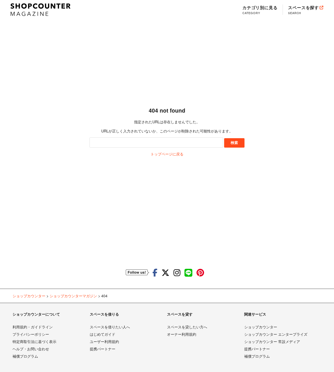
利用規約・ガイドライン (33, 326)
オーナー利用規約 (181, 334)
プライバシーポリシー (31, 334)
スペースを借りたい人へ (110, 326)
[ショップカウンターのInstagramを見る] (177, 272)
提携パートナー (102, 348)
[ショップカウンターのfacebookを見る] (154, 272)
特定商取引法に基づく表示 (34, 341)
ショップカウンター (260, 326)
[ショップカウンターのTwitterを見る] (165, 272)
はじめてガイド (102, 334)
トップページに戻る (167, 153)
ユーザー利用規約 (104, 341)
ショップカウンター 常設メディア (272, 341)
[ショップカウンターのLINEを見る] (188, 272)
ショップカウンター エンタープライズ (275, 334)
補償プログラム (25, 356)
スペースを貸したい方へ (187, 326)
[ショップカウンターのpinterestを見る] (200, 272)
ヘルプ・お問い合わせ (31, 348)
